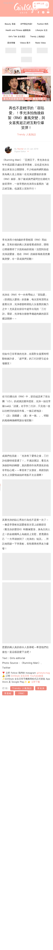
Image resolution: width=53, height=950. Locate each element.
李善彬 (8, 693)
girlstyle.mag (43, 672)
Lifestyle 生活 (41, 30)
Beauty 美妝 (10, 24)
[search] (48, 9)
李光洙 (41, 688)
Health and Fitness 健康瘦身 (18, 30)
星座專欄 (11, 43)
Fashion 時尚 (42, 24)
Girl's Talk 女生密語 (16, 36)
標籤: (5, 688)
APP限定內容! (26, 24)
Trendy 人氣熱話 (37, 36)
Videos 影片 (25, 43)
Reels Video (40, 43)
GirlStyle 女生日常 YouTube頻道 (27, 675)
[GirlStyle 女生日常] (26, 8)
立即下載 (35, 681)
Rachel (20, 149)
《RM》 (21, 693)
